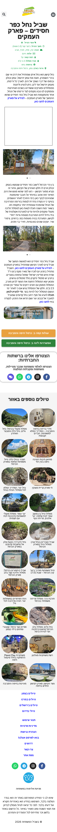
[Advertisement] (28, 126)
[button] (53, 14)
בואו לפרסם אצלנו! (28, 737)
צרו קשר (28, 749)
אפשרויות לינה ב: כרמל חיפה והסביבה (28, 343)
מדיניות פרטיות (28, 726)
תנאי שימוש (28, 720)
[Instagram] (37, 377)
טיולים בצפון (28, 693)
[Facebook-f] (46, 377)
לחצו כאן (44, 301)
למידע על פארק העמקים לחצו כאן (33, 268)
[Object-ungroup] (10, 377)
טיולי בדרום (28, 711)
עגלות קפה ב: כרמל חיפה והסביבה (28, 333)
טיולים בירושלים (28, 705)
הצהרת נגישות (28, 732)
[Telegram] (28, 377)
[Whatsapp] (19, 377)
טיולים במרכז (28, 699)
